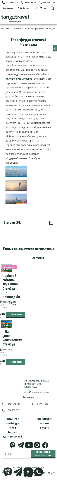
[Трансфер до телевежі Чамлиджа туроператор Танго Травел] (15, 18)
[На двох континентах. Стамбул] (6, 327)
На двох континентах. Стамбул (12, 337)
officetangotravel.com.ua (36, 392)
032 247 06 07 (12, 2)
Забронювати (15, 314)
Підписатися (43, 453)
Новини (12, 427)
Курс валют (8, 8)
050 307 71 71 (49, 2)
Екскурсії (12, 432)
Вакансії (44, 427)
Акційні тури (12, 423)
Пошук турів (13, 418)
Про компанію (44, 418)
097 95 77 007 (31, 2)
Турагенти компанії (12, 436)
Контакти (44, 423)
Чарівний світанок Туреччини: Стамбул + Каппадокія (11, 286)
